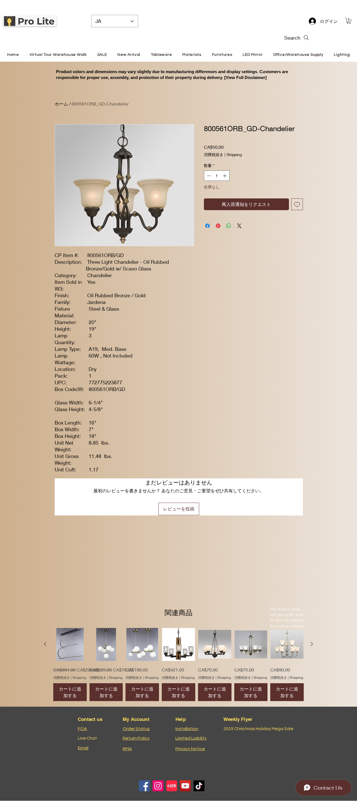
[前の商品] (45, 644)
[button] (348, 21)
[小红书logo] (171, 785)
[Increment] (225, 176)
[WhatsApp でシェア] (228, 225)
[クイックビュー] (70, 644)
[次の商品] (311, 644)
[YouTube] (185, 785)
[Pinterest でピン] (218, 225)
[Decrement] (208, 176)
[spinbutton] (217, 176)
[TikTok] (199, 785)
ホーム (61, 103)
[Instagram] (158, 785)
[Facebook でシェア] (207, 225)
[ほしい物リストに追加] (297, 204)
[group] (178, 665)
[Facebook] (144, 785)
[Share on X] (239, 225)
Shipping (234, 154)
